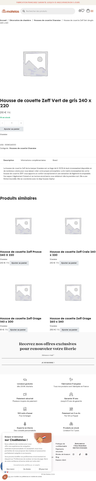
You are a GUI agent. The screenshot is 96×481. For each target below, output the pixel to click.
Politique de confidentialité (61, 445)
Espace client (61, 460)
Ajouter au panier (12, 129)
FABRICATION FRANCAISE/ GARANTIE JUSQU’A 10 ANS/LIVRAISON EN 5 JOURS (48, 2)
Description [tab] (9, 160)
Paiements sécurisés (60, 450)
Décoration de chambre (20, 20)
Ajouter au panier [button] (19, 263)
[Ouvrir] (91, 11)
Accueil (3, 20)
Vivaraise (3, 134)
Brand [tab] (55, 160)
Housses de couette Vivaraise (47, 20)
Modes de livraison (63, 454)
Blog (57, 457)
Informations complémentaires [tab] (33, 160)
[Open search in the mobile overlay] (47, 11)
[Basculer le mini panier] (88, 10)
